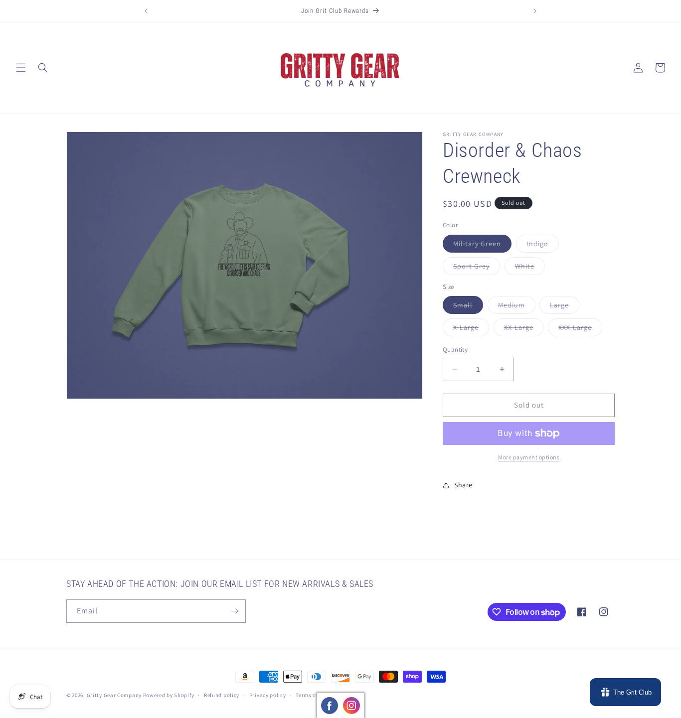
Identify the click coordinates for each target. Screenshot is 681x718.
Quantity (455, 349)
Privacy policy (267, 695)
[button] (21, 68)
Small (468, 307)
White (530, 268)
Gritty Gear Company (114, 695)
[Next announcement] (535, 11)
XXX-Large (580, 329)
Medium (516, 307)
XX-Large (524, 329)
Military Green (482, 246)
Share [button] (463, 484)
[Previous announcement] (146, 11)
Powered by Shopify (168, 695)
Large (564, 307)
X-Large (471, 329)
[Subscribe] (234, 611)
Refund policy (221, 695)
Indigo (542, 246)
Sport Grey (476, 268)
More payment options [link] (528, 457)
